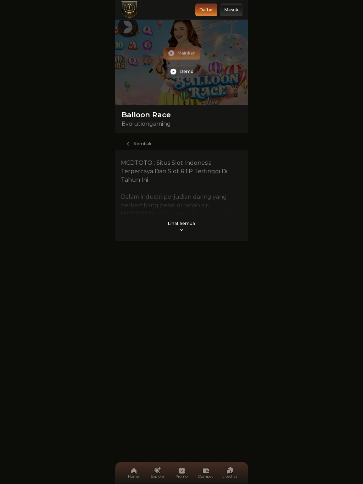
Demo (187, 71)
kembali (142, 143)
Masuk (231, 9)
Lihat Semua (181, 223)
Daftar (206, 9)
